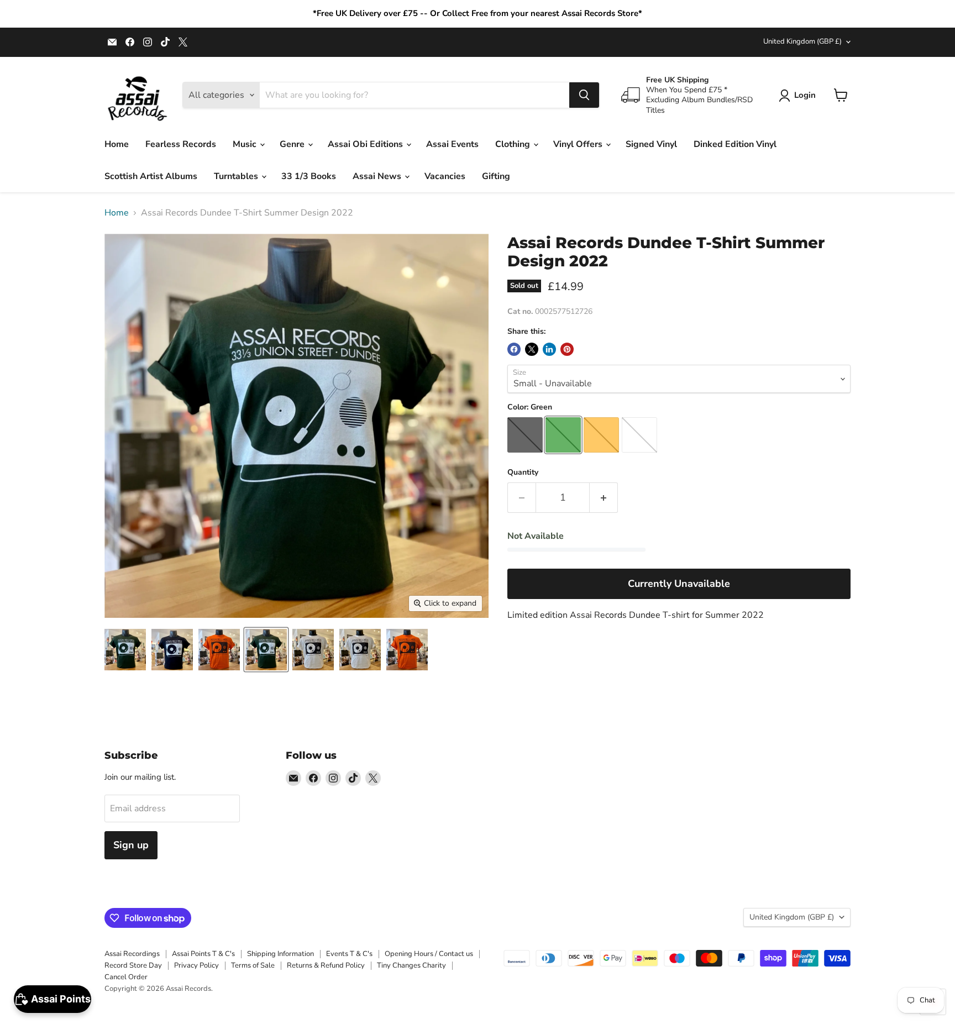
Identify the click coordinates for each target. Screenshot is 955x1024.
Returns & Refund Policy (326, 965)
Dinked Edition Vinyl (735, 144)
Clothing (513, 144)
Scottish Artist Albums (150, 176)
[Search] (584, 95)
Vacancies (444, 176)
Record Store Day (133, 965)
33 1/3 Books (308, 176)
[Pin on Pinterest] (567, 349)
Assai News (378, 176)
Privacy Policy (196, 965)
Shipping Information (280, 954)
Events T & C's (349, 954)
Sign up (131, 845)
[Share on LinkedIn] (549, 349)
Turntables (237, 176)
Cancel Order (126, 977)
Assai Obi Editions (366, 144)
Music (246, 144)
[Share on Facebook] (514, 349)
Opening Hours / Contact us (429, 954)
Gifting (496, 176)
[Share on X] (531, 349)
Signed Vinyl (651, 144)
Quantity (522, 472)
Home (116, 144)
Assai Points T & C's (203, 954)
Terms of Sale (253, 965)
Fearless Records (180, 144)
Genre (293, 144)
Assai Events (452, 144)
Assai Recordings (132, 954)
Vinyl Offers (579, 144)
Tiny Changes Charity (411, 965)
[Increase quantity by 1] (604, 497)
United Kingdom (802, 41)
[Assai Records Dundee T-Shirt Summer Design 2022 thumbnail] (125, 649)
